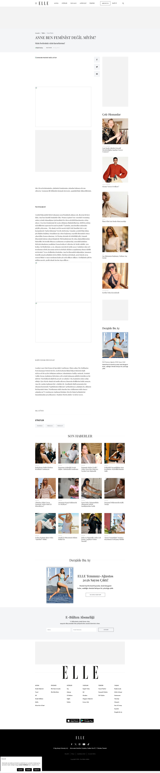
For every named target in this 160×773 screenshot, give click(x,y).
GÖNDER (106, 629)
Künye (72, 754)
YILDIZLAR (85, 685)
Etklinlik (53, 685)
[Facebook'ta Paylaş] (97, 60)
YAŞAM (116, 685)
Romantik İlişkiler (103, 692)
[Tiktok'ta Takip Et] (88, 744)
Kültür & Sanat (118, 692)
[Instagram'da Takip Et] (79, 744)
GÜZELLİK (64, 3)
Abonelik (67, 754)
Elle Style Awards (55, 689)
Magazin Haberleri (88, 699)
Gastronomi (117, 695)
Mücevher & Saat (39, 705)
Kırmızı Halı (86, 702)
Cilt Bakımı (69, 695)
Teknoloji (116, 699)
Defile (36, 702)
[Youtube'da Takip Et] (83, 744)
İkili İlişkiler (101, 695)
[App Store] (73, 721)
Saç (68, 689)
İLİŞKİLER (92, 3)
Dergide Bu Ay (118, 712)
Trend (36, 692)
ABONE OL (105, 3)
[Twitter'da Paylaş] (97, 67)
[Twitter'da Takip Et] (75, 744)
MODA (56, 3)
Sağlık (68, 699)
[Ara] (123, 3)
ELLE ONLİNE (49, 47)
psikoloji (60, 426)
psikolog (50, 426)
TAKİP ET (114, 3)
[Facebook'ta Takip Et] (72, 744)
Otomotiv (116, 702)
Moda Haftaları (39, 699)
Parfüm (68, 702)
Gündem (85, 695)
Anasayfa (37, 33)
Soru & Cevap (118, 705)
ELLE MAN (73, 3)
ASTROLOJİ (83, 3)
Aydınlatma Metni (81, 754)
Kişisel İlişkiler (50, 33)
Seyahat (116, 709)
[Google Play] (87, 721)
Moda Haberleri (39, 689)
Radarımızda (117, 689)
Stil (36, 695)
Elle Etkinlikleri (55, 692)
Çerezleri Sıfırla (91, 754)
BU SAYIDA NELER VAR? (95, 594)
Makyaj (69, 692)
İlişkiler (43, 33)
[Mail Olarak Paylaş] (97, 74)
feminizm (39, 426)
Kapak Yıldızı (86, 689)
